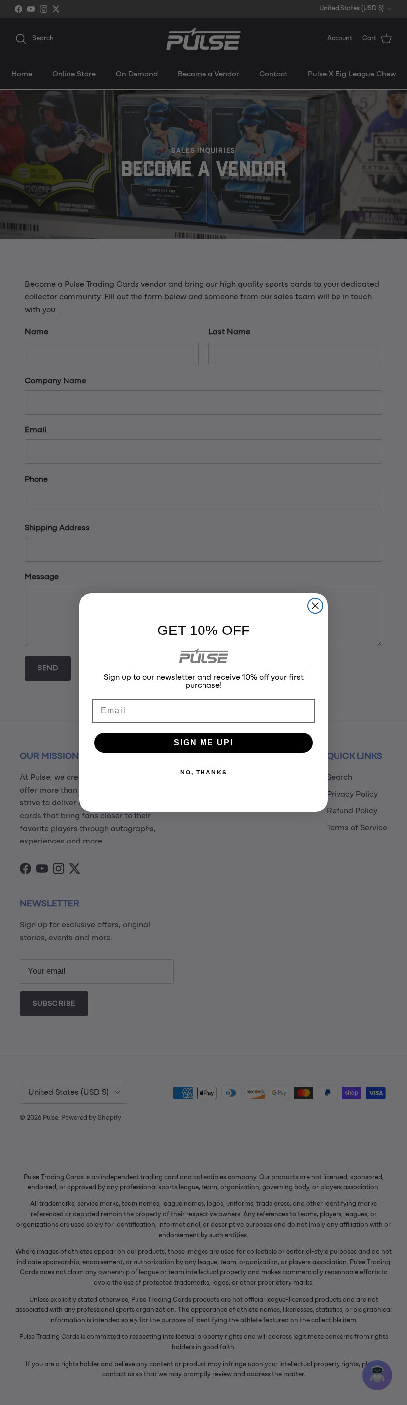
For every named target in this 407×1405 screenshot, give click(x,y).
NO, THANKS (203, 772)
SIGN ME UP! (204, 742)
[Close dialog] (315, 605)
